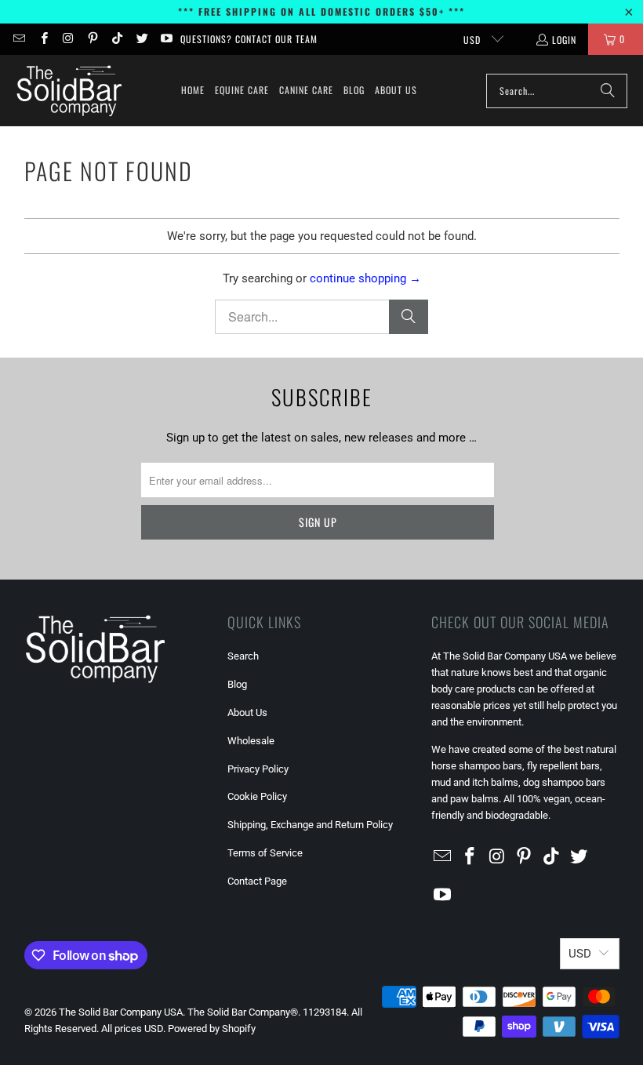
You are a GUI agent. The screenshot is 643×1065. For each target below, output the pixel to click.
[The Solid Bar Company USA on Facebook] (42, 38)
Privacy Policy (258, 769)
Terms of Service (265, 853)
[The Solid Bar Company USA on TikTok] (116, 38)
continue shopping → (365, 278)
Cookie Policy (257, 796)
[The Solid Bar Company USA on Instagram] (67, 38)
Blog (237, 684)
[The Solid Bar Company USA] (69, 90)
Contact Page (257, 881)
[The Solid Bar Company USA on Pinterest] (92, 38)
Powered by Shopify (212, 1028)
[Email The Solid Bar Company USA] (18, 38)
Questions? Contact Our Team (249, 38)
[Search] (607, 91)
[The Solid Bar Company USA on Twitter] (140, 38)
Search (243, 656)
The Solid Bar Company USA (121, 1012)
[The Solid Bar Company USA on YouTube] (166, 38)
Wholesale (250, 741)
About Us (247, 712)
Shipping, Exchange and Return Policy (310, 825)
